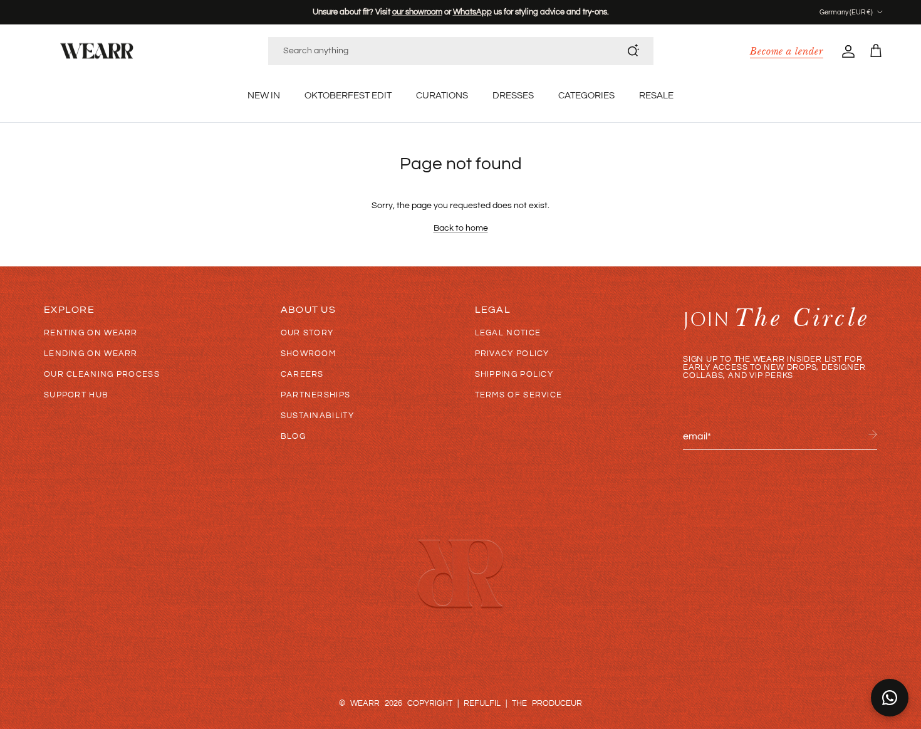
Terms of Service (519, 395)
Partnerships (316, 395)
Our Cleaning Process (102, 374)
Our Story (307, 332)
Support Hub (76, 395)
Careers (302, 374)
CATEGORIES (586, 95)
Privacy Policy (512, 353)
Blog (293, 436)
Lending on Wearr (91, 353)
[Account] (846, 50)
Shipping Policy (514, 374)
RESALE (656, 95)
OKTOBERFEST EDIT (348, 95)
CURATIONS (442, 95)
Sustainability (317, 415)
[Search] (633, 50)
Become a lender (786, 51)
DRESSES (513, 95)
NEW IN (263, 95)
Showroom (308, 353)
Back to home (461, 228)
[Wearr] (97, 51)
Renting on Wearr (91, 332)
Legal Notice (508, 332)
